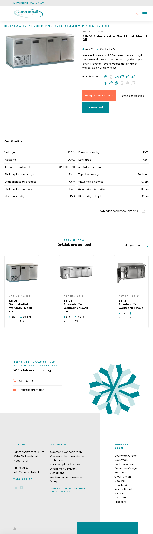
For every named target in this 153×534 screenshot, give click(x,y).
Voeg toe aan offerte (99, 95)
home (7, 26)
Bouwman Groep (125, 455)
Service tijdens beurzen (65, 464)
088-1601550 (27, 381)
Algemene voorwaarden (66, 452)
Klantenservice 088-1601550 (28, 3)
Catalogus (21, 26)
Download (96, 107)
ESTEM (119, 493)
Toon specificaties (132, 96)
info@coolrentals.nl (32, 390)
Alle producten (134, 245)
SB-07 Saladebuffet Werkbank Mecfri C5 (85, 26)
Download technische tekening (118, 211)
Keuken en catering (43, 26)
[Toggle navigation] (144, 13)
